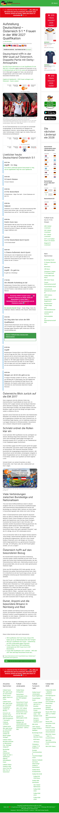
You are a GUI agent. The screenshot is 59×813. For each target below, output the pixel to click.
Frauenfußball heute (23, 656)
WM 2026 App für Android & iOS (29, 808)
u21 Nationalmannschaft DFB (50, 320)
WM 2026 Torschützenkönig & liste (51, 742)
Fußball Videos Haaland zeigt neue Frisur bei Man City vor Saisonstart (7, 768)
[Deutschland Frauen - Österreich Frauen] (20, 88)
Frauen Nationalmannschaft (11, 656)
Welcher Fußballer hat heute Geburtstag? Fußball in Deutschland (37, 763)
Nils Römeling (22, 807)
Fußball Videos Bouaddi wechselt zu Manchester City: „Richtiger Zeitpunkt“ (8, 743)
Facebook (13, 810)
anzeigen (28, 49)
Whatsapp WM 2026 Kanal (48, 807)
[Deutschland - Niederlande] (50, 176)
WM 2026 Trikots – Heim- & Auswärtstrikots (50, 736)
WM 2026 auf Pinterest (22, 810)
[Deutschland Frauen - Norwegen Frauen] (50, 190)
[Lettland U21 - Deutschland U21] (50, 203)
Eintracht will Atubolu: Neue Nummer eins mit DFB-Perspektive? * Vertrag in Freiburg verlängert (8, 718)
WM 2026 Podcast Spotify (41, 810)
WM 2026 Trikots (49, 280)
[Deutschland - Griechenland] (50, 159)
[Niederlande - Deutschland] (50, 155)
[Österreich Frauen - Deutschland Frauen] (20, 149)
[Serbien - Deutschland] (50, 172)
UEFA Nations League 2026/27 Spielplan (37, 728)
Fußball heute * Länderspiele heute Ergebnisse (37, 694)
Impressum (30, 807)
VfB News (47, 269)
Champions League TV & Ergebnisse (36, 746)
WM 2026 (35, 724)
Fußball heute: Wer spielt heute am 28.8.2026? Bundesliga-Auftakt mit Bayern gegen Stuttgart (7, 732)
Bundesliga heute (49, 260)
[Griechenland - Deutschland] (50, 168)
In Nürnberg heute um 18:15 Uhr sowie (14, 70)
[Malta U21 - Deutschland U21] (50, 208)
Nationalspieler (48, 316)
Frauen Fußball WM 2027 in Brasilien (37, 704)
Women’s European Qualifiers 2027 (37, 720)
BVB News (47, 266)
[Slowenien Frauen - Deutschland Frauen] (50, 194)
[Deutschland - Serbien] (50, 164)
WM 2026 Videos (51, 746)
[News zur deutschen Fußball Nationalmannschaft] (10, 3)
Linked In (32, 810)
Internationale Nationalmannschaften (50, 290)
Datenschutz (37, 807)
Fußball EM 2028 (37, 774)
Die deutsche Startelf (10, 308)
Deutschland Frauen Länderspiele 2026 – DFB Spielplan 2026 (22, 704)
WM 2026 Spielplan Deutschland (49, 707)
